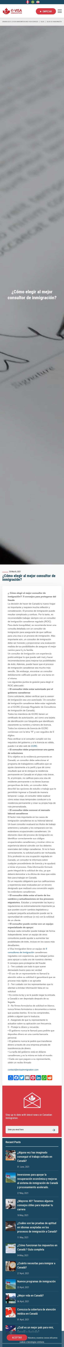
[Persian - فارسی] (37, 2)
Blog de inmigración (54, 21)
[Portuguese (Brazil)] (32, 2)
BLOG (42, 21)
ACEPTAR (17, 1337)
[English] (27, 2)
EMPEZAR (47, 11)
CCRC (34, 746)
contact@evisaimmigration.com (23, 1070)
